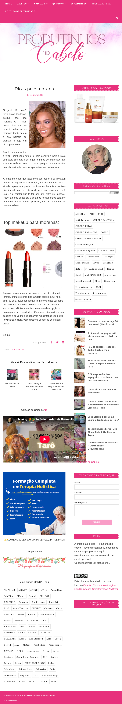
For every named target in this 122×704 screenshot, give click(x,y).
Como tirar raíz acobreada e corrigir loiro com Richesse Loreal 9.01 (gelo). (103, 404)
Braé (6, 608)
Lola (48, 639)
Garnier (19, 620)
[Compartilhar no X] (57, 342)
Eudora (8, 620)
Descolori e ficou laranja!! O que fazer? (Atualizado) (103, 323)
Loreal (58, 639)
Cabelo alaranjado (84, 244)
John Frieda (10, 626)
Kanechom (44, 626)
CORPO (105, 232)
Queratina (109, 281)
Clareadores (93, 256)
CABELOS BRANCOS (86, 232)
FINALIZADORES (94, 269)
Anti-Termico (82, 220)
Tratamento (99, 293)
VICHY (32, 681)
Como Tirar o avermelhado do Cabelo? (102, 391)
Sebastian (41, 669)
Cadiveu (48, 608)
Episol (31, 614)
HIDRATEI (32, 620)
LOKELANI (10, 639)
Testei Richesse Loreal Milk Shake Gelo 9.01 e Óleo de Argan (102, 432)
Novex (56, 651)
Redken (54, 657)
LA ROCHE (45, 632)
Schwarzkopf (25, 669)
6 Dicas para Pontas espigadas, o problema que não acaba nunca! (103, 377)
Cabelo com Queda (85, 250)
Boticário (54, 602)
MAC (16, 645)
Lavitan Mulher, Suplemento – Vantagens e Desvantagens (103, 445)
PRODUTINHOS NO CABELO (21, 695)
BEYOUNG (9, 602)
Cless (59, 608)
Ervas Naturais (46, 614)
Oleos (97, 281)
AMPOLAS (9, 590)
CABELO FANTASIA (103, 220)
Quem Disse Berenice (27, 657)
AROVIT (22, 590)
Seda (52, 669)
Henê (78, 275)
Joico (22, 626)
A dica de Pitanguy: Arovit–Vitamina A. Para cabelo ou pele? (103, 336)
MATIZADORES (93, 275)
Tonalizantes (82, 293)
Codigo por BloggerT (10, 700)
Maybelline (39, 645)
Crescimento (82, 263)
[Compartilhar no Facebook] (51, 342)
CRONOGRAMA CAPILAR (88, 238)
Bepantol (23, 602)
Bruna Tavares (20, 608)
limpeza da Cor (83, 299)
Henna (110, 269)
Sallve (51, 663)
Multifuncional (83, 281)
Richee (18, 663)
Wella (53, 681)
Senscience (10, 675)
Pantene (8, 657)
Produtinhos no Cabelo (86, 462)
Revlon (7, 663)
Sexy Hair (24, 675)
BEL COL (45, 596)
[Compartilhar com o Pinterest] (63, 342)
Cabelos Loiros (106, 250)
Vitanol (43, 681)
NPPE (20, 651)
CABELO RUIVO (83, 226)
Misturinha (110, 275)
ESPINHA (108, 263)
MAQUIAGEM (18, 349)
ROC (45, 657)
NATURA (8, 651)
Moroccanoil (55, 645)
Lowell (7, 645)
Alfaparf (21, 596)
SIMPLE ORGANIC (35, 663)
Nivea (46, 651)
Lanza (22, 639)
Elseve (21, 614)
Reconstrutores (83, 287)
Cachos (79, 256)
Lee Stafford (36, 639)
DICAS (96, 263)
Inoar (44, 620)
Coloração (108, 256)
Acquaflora (56, 590)
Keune (21, 632)
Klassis (32, 632)
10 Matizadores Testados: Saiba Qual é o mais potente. (102, 350)
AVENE (34, 590)
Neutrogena (33, 651)
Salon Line (9, 669)
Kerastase (9, 632)
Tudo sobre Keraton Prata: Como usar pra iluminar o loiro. (102, 363)
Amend (32, 596)
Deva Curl (9, 614)
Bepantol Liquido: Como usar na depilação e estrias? (103, 418)
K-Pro (32, 626)
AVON (44, 590)
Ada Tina (8, 596)
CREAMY (36, 608)
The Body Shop (50, 675)
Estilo (78, 269)
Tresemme (9, 681)
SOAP (99, 287)
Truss (22, 681)
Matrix (26, 645)
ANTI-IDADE (97, 214)
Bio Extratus (39, 602)
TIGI (35, 675)
